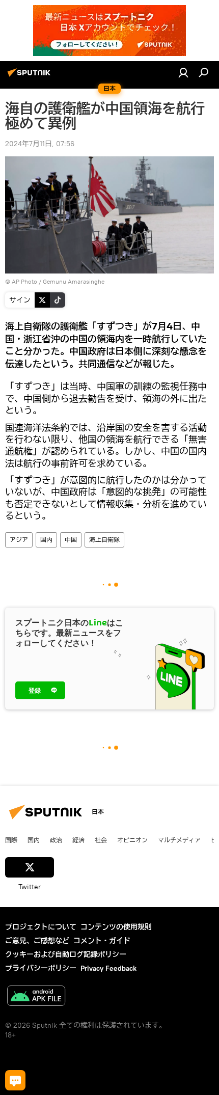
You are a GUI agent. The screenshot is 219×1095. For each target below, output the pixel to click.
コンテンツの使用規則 (116, 927)
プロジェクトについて (40, 927)
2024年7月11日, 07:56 (39, 143)
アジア (19, 539)
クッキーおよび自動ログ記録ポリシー (65, 954)
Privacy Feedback (108, 968)
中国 (71, 539)
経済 (78, 839)
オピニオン (132, 839)
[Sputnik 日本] (30, 76)
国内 (46, 539)
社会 (101, 839)
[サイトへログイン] (183, 72)
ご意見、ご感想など (37, 940)
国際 (11, 839)
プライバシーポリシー (40, 968)
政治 (56, 839)
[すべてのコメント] (15, 1080)
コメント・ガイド (101, 940)
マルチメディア (179, 839)
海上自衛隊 (104, 539)
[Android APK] (36, 997)
